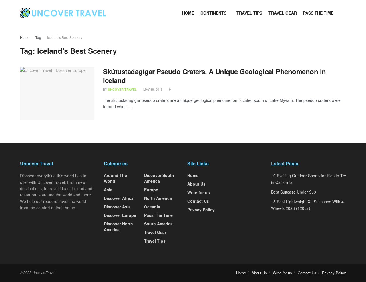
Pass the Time (318, 13)
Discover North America (118, 226)
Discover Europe (120, 215)
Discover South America (159, 178)
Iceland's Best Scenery (64, 37)
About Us (196, 184)
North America (158, 198)
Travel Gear (282, 13)
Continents (213, 13)
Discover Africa (119, 198)
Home (188, 13)
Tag (38, 37)
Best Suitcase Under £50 (293, 192)
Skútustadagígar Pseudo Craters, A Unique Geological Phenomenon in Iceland (214, 76)
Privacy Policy (201, 209)
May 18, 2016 (152, 89)
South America (158, 224)
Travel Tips (249, 13)
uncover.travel (122, 89)
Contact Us (198, 201)
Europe (151, 189)
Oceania (152, 207)
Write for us (198, 192)
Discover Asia (117, 207)
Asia (108, 189)
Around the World (115, 178)
